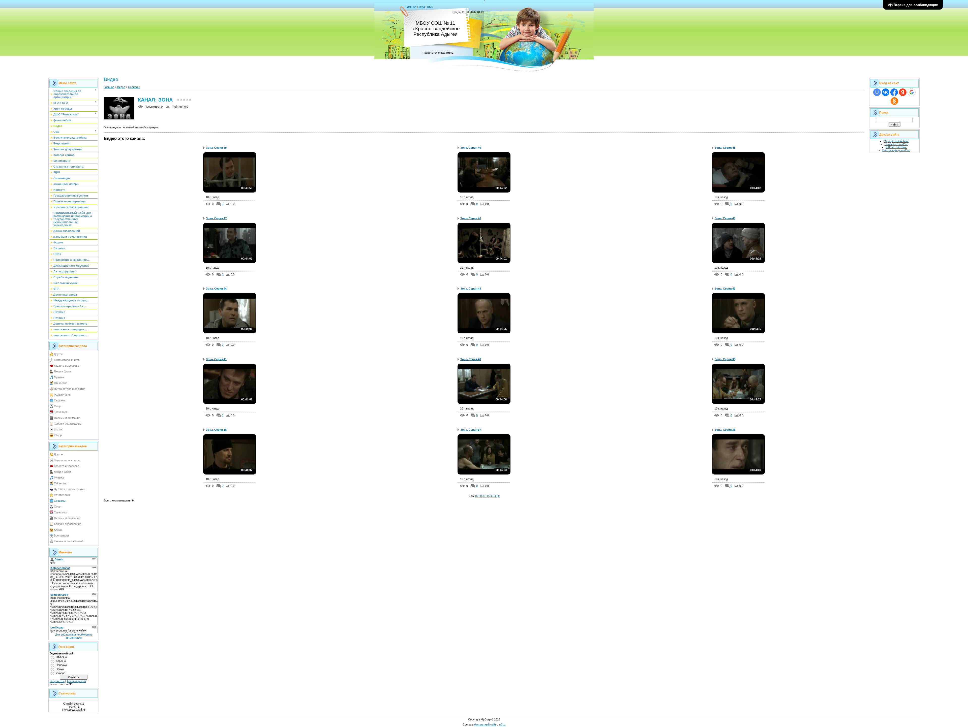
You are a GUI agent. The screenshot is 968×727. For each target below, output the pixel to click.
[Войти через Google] (912, 92)
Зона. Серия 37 (470, 429)
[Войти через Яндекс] (902, 92)
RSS (430, 6)
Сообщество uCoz (896, 144)
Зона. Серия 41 (216, 359)
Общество (60, 383)
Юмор (58, 435)
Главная (411, 6)
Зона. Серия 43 (470, 288)
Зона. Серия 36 (725, 429)
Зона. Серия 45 (725, 218)
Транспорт (60, 412)
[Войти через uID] (877, 92)
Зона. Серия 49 (470, 147)
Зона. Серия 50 (216, 147)
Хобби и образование (67, 423)
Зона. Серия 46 (470, 218)
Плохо (60, 669)
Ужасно (60, 673)
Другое (58, 354)
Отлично (61, 656)
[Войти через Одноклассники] (894, 101)
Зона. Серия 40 (470, 359)
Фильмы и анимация (67, 417)
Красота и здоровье (66, 365)
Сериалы (60, 400)
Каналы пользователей (68, 541)
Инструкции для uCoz (896, 150)
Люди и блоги (62, 371)
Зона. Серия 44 (216, 288)
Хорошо (61, 660)
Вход (421, 6)
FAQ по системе (896, 147)
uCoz (502, 724)
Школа (58, 429)
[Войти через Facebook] (894, 92)
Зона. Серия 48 (725, 147)
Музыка (59, 377)
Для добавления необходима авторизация (73, 636)
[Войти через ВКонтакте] (885, 92)
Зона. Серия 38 (216, 429)
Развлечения (62, 394)
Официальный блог (896, 141)
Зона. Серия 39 (725, 359)
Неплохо (61, 665)
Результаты (57, 681)
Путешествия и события (69, 388)
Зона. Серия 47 (216, 218)
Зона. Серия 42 (725, 288)
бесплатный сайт (485, 724)
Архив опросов (76, 681)
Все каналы (61, 535)
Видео (121, 86)
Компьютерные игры (67, 359)
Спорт (58, 406)
